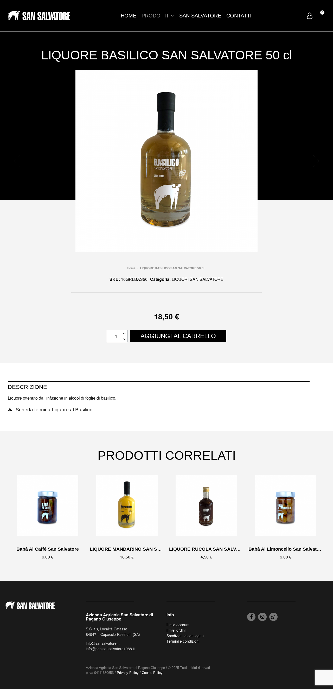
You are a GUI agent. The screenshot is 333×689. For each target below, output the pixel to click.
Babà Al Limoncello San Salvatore (286, 549)
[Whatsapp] (273, 617)
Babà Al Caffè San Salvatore (47, 549)
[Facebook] (251, 617)
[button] (17, 161)
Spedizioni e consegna (185, 635)
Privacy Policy (128, 673)
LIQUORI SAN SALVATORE (197, 279)
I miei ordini (175, 630)
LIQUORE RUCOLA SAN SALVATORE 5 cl (215, 549)
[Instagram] (262, 617)
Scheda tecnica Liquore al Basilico (54, 409)
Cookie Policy (152, 673)
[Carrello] (320, 15)
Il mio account (177, 624)
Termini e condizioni (182, 641)
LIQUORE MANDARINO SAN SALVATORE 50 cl (142, 549)
